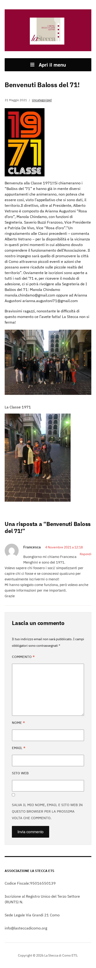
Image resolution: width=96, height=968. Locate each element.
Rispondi (85, 554)
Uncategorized (42, 100)
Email (18, 748)
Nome (18, 722)
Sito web (20, 773)
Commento (23, 656)
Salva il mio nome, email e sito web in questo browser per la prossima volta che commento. (47, 811)
